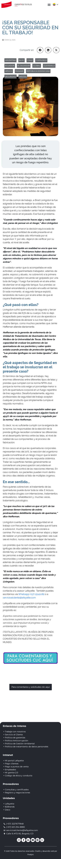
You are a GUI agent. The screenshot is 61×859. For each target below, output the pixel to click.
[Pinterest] (37, 840)
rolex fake (35, 242)
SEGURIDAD (10, 76)
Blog (21, 60)
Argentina (10, 60)
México (8, 71)
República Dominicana (38, 71)
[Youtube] (33, 840)
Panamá (19, 71)
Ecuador (9, 66)
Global (36, 66)
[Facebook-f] (23, 840)
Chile (30, 60)
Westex (22, 76)
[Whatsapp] (42, 840)
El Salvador (24, 66)
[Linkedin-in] (28, 840)
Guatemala (49, 66)
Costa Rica (41, 60)
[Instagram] (19, 840)
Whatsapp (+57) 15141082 (31, 594)
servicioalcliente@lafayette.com (19, 597)
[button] (49, 4)
